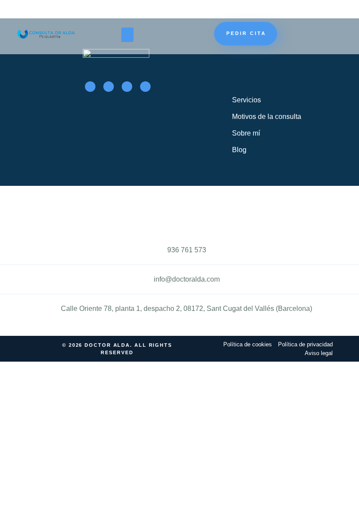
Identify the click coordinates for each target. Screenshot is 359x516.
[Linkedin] (145, 86)
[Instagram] (127, 86)
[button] (127, 35)
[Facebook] (90, 86)
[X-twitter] (108, 86)
